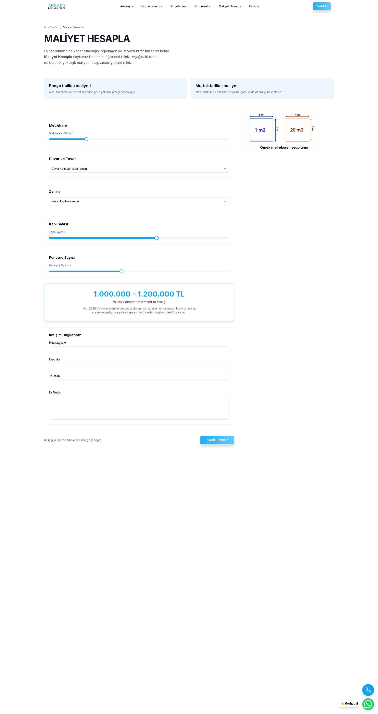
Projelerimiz (179, 6)
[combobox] (139, 169)
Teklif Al (322, 6)
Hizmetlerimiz (150, 6)
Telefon (54, 376)
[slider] (86, 139)
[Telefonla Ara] (368, 690)
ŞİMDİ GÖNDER (217, 440)
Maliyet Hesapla (230, 6)
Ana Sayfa (50, 27)
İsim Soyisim (57, 343)
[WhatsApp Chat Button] (368, 704)
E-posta (54, 359)
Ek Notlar (55, 392)
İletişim (254, 6)
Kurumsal (201, 6)
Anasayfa (126, 6)
